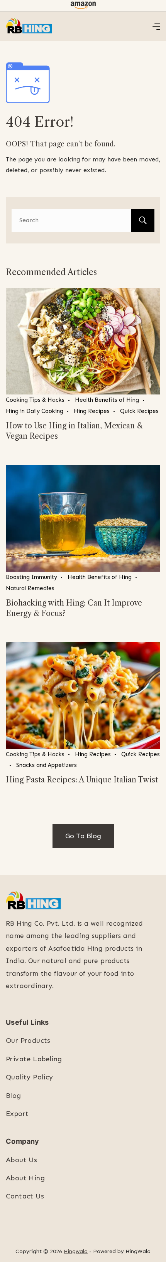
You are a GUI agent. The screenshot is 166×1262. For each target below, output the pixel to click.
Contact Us (25, 1196)
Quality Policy (29, 1077)
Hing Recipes (92, 411)
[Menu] (156, 26)
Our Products (28, 1040)
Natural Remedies (30, 588)
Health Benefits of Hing (107, 399)
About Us (21, 1160)
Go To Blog (83, 836)
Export (17, 1113)
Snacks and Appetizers (46, 765)
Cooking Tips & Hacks (35, 399)
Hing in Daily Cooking (34, 411)
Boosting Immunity (31, 577)
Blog (13, 1095)
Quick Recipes (139, 411)
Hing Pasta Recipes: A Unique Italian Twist (82, 779)
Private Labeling (34, 1059)
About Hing (25, 1178)
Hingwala (76, 1251)
